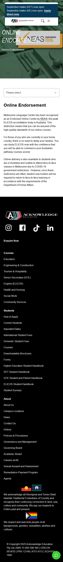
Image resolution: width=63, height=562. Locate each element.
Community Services (15, 302)
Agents (7, 478)
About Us (9, 405)
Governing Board (13, 448)
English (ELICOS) (13, 283)
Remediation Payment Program (21, 472)
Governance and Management (20, 441)
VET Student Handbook (17, 372)
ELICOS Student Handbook (19, 384)
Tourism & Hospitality (15, 271)
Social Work (10, 296)
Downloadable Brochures (17, 353)
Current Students (13, 323)
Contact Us (10, 423)
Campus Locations (14, 411)
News (7, 417)
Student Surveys (13, 390)
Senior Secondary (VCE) (17, 277)
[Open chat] (56, 555)
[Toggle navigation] (48, 21)
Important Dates (12, 329)
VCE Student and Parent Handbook (23, 378)
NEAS (43, 119)
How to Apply (11, 316)
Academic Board (13, 454)
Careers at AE (11, 460)
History (7, 429)
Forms (7, 359)
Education (9, 259)
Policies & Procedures (16, 435)
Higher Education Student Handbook (24, 366)
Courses (8, 347)
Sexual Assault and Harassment (21, 466)
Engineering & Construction (19, 265)
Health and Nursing (14, 290)
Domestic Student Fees (16, 341)
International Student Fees (18, 335)
